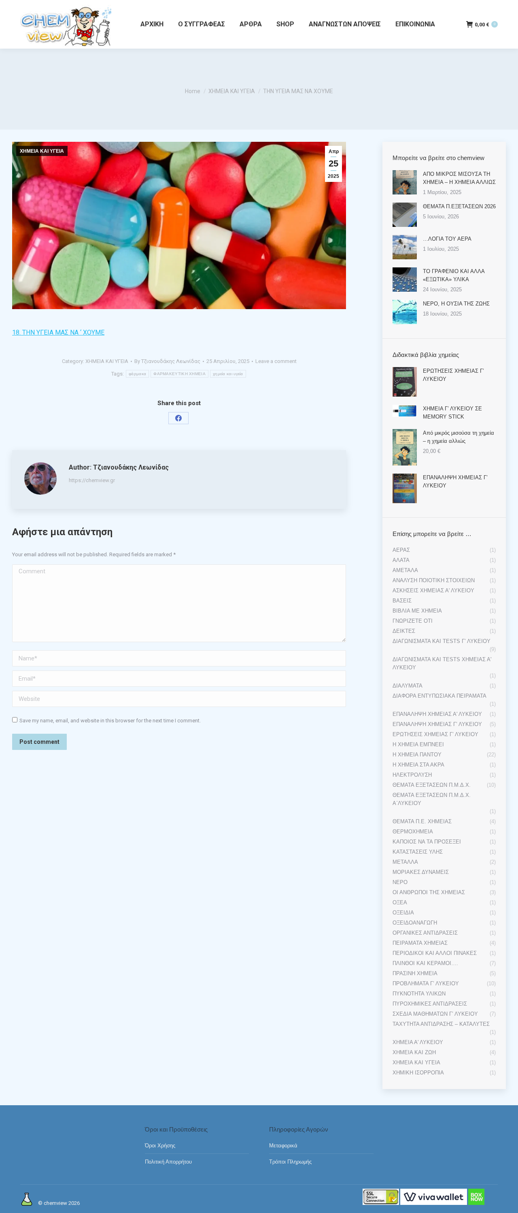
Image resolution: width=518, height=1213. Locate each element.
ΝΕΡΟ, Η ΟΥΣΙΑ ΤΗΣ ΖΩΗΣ (456, 304)
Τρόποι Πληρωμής (290, 1162)
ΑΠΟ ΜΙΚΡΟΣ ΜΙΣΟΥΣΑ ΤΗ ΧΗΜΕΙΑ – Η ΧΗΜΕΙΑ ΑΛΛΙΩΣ (459, 178)
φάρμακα (137, 374)
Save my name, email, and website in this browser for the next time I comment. (110, 721)
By (167, 361)
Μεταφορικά (283, 1146)
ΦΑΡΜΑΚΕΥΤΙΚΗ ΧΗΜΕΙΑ (179, 374)
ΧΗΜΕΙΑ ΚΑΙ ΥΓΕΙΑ (42, 151)
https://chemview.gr (92, 480)
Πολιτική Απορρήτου (168, 1162)
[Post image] (405, 182)
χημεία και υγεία (228, 374)
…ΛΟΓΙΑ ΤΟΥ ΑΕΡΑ (447, 239)
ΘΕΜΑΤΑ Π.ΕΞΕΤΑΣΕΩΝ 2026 (459, 206)
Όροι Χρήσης (160, 1146)
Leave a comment (276, 361)
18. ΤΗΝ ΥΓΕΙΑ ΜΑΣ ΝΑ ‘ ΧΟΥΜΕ (58, 332)
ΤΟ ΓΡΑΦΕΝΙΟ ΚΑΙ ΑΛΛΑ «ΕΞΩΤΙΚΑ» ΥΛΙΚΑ (453, 275)
